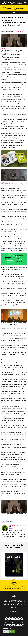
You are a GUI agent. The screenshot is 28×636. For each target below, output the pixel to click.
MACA (21, 106)
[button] (25, 2)
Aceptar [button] (12, 631)
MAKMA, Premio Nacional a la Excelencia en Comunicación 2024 (15, 8)
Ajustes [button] (6, 631)
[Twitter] (23, 525)
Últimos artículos (9, 521)
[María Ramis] (5, 528)
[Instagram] (25, 525)
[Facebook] (21, 525)
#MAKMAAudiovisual (7, 49)
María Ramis (19, 31)
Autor (3, 521)
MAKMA (11, 528)
